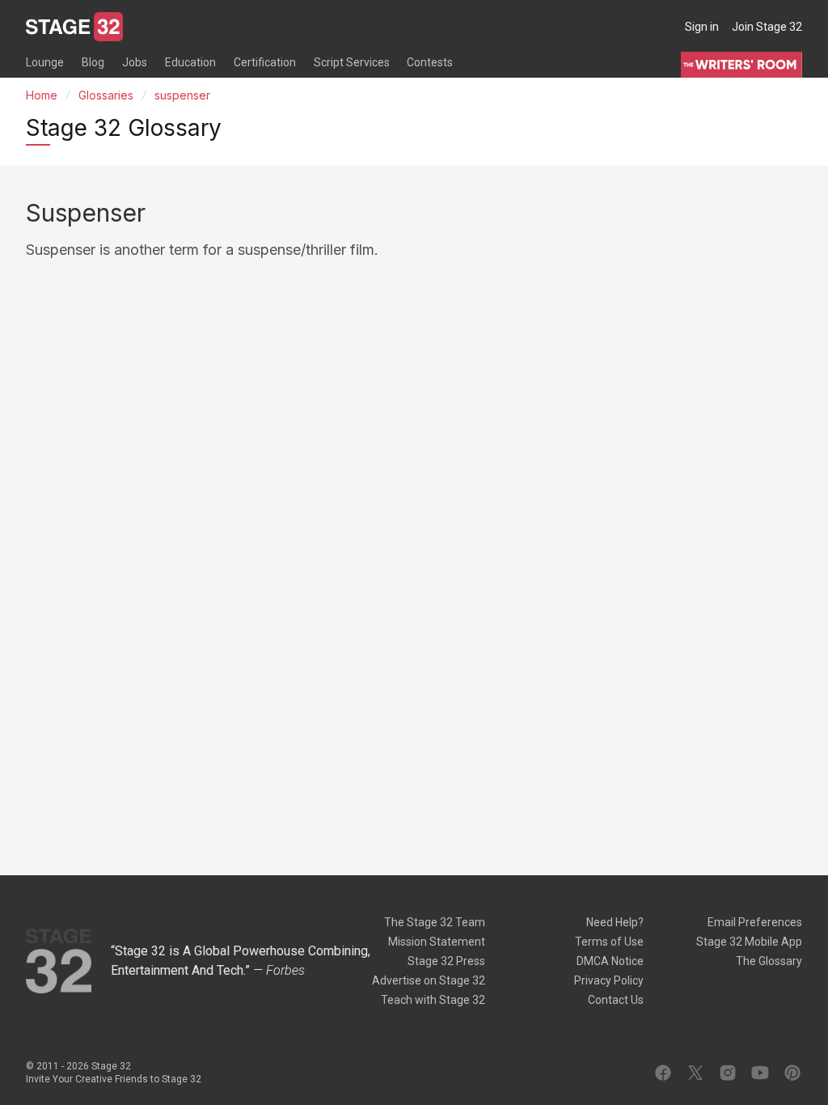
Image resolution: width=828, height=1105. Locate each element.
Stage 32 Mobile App (749, 941)
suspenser (182, 95)
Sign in (702, 26)
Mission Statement (436, 941)
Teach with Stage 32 (433, 999)
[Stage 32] (74, 26)
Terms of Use (609, 941)
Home (41, 95)
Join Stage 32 (767, 26)
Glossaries (105, 95)
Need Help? (615, 922)
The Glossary (769, 961)
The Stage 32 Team (434, 922)
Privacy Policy (609, 980)
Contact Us (616, 999)
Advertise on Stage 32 (428, 980)
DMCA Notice (610, 961)
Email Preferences (755, 922)
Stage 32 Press (446, 961)
